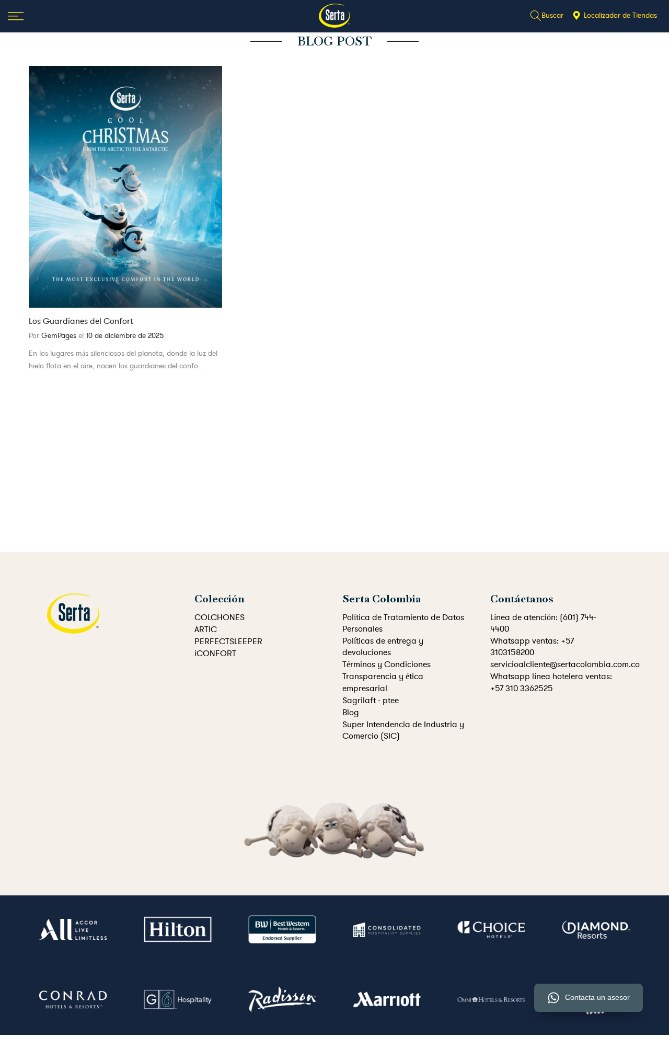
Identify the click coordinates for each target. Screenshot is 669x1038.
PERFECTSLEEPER (228, 641)
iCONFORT (215, 653)
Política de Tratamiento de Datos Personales (403, 623)
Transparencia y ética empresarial (382, 682)
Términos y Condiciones (386, 664)
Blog (350, 712)
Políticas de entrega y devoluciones (382, 646)
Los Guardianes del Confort (81, 321)
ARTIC (205, 629)
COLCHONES (219, 617)
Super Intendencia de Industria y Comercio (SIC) (403, 730)
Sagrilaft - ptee (370, 700)
